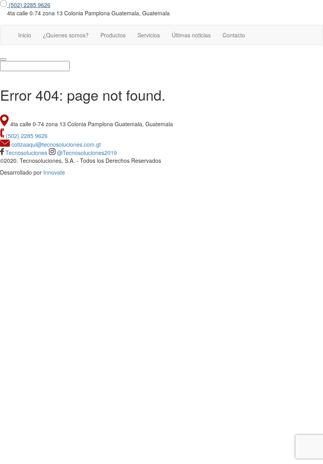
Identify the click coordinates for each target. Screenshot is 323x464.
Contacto (234, 35)
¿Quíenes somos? (66, 35)
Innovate (54, 172)
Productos (113, 35)
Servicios (148, 35)
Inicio (27, 35)
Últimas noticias (191, 35)
